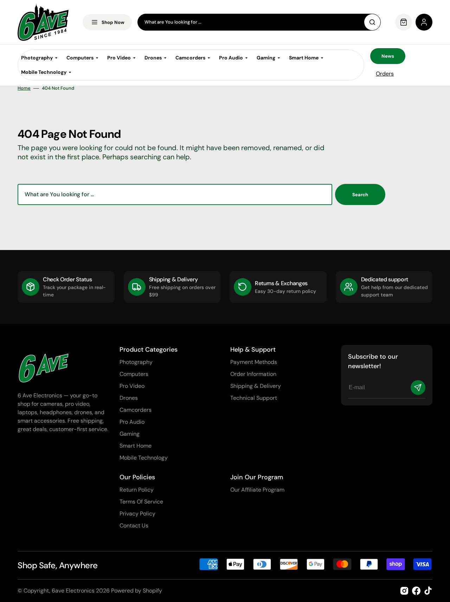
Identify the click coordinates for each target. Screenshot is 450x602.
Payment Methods (253, 362)
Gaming (130, 433)
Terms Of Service (141, 501)
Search (360, 195)
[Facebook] (416, 591)
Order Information (253, 374)
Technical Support (253, 398)
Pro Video (132, 386)
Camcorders (136, 410)
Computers (134, 374)
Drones (129, 398)
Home (24, 88)
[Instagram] (404, 591)
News (387, 56)
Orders (385, 73)
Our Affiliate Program (257, 489)
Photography (136, 362)
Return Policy (137, 489)
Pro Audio (132, 421)
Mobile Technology (144, 457)
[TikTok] (428, 591)
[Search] (372, 22)
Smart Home (136, 445)
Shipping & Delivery (255, 386)
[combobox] (259, 22)
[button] (424, 22)
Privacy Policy (137, 513)
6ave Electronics (73, 590)
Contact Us (134, 525)
